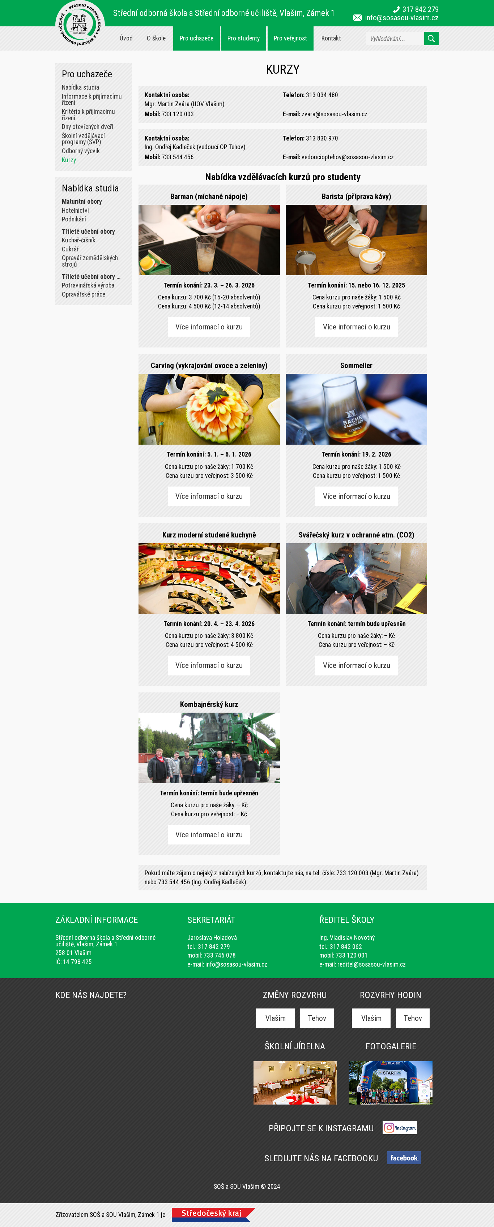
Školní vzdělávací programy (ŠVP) (83, 139)
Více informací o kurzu (209, 326)
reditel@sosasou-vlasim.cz (371, 964)
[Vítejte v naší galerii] (391, 1103)
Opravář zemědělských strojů (90, 261)
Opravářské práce (83, 294)
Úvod (126, 38)
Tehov (317, 1018)
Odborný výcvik (81, 151)
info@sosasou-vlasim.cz (402, 17)
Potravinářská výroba (88, 285)
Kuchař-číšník (78, 240)
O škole (156, 38)
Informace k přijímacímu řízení (92, 100)
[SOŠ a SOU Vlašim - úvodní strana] (80, 24)
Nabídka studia (80, 87)
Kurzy (69, 160)
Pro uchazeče (196, 38)
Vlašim (275, 1018)
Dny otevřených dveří (87, 126)
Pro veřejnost (290, 38)
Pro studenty (243, 38)
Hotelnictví (75, 210)
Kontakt (331, 38)
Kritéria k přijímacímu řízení (88, 115)
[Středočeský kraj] (214, 1216)
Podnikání (74, 219)
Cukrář (70, 249)
